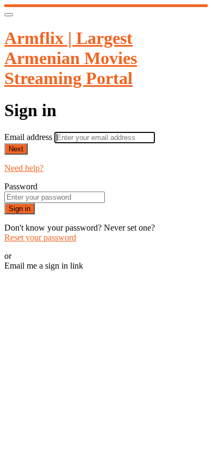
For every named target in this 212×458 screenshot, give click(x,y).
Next (16, 149)
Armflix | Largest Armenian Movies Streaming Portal (70, 58)
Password (21, 186)
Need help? (23, 168)
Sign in (19, 209)
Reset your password (40, 237)
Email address (29, 137)
